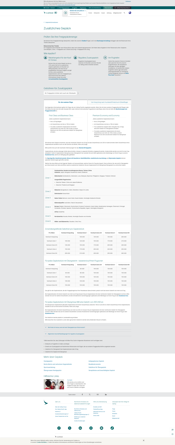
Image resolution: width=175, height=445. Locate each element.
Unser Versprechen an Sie (61, 416)
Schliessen (128, 1)
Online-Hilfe (96, 415)
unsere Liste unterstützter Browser (66, 5)
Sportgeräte (51, 158)
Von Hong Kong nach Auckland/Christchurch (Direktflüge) (109, 102)
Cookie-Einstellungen (79, 421)
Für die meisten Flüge (65, 102)
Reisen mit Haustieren (73, 158)
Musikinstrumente (60, 158)
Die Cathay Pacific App (61, 409)
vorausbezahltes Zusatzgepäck (58, 79)
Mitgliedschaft (115, 418)
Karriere (58, 411)
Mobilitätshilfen (85, 158)
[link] (83, 7)
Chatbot (84, 41)
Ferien (113, 411)
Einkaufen (114, 413)
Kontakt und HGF (97, 407)
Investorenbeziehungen (62, 414)
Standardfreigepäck (85, 148)
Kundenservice (49, 154)
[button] (49, 7)
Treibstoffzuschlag (97, 409)
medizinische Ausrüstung (98, 158)
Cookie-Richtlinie (42, 442)
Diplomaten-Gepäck (115, 158)
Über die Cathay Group (60, 407)
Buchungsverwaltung (103, 41)
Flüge (113, 409)
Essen (113, 416)
